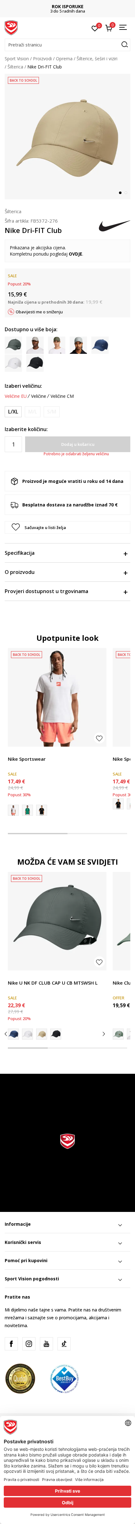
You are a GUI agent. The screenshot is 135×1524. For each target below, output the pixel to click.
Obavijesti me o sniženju (39, 312)
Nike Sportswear (27, 759)
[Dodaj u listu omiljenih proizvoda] (99, 737)
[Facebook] (11, 1344)
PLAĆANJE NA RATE (67, 6)
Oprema (64, 59)
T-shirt (14, 752)
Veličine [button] (38, 396)
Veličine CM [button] (62, 396)
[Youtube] (46, 1344)
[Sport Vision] (11, 27)
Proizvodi (42, 59)
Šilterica (15, 67)
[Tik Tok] (64, 1344)
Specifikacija (20, 552)
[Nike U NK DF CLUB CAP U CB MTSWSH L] (57, 921)
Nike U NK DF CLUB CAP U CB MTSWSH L (53, 983)
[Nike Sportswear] (57, 697)
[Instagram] (29, 1344)
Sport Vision (17, 59)
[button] (67, 45)
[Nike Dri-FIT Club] (13, 1034)
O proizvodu (20, 572)
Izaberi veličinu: (23, 386)
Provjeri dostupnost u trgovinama (46, 591)
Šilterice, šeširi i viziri (97, 59)
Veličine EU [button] (16, 396)
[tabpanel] (67, 136)
